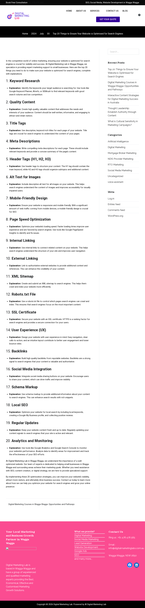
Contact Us (112, 11)
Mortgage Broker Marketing (122, 153)
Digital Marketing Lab (63, 604)
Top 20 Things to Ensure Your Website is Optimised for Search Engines (123, 73)
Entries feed (114, 204)
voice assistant (115, 182)
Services (94, 11)
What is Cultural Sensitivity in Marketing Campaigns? (123, 123)
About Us (81, 11)
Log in (111, 198)
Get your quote (108, 19)
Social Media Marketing (120, 170)
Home (69, 11)
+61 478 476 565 (35, 2)
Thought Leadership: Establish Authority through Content (122, 112)
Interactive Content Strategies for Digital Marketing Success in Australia (123, 99)
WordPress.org (115, 216)
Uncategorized (115, 176)
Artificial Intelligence (118, 141)
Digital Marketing (116, 147)
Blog (125, 11)
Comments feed (116, 210)
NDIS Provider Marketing (120, 159)
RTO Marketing (116, 164)
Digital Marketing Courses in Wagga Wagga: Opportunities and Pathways (41, 504)
